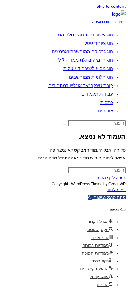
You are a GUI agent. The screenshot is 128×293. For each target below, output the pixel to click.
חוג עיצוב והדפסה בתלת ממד (84, 34)
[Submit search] (64, 124)
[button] (107, 197)
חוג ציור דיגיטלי (98, 43)
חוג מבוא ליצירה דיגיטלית (88, 68)
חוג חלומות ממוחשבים (91, 77)
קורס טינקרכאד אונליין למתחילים (80, 85)
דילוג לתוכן (115, 189)
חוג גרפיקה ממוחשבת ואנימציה (82, 51)
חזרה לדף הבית (110, 177)
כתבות (106, 102)
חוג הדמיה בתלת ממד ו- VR (85, 60)
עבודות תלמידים (97, 94)
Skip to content (111, 6)
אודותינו (105, 110)
